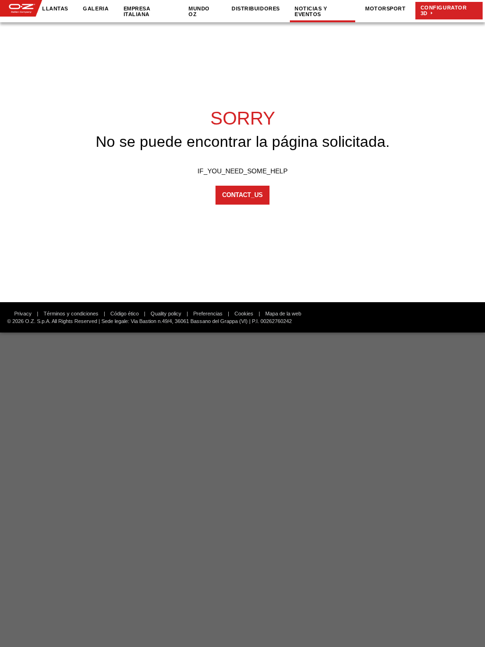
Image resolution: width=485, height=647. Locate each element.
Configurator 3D (444, 10)
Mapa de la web (283, 313)
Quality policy (166, 313)
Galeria (95, 8)
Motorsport (385, 8)
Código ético (124, 313)
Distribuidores (255, 8)
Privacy (23, 313)
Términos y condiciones (71, 313)
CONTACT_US (242, 194)
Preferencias (208, 313)
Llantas (55, 8)
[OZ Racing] (21, 8)
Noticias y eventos (311, 11)
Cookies (243, 313)
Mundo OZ (199, 11)
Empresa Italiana (137, 11)
